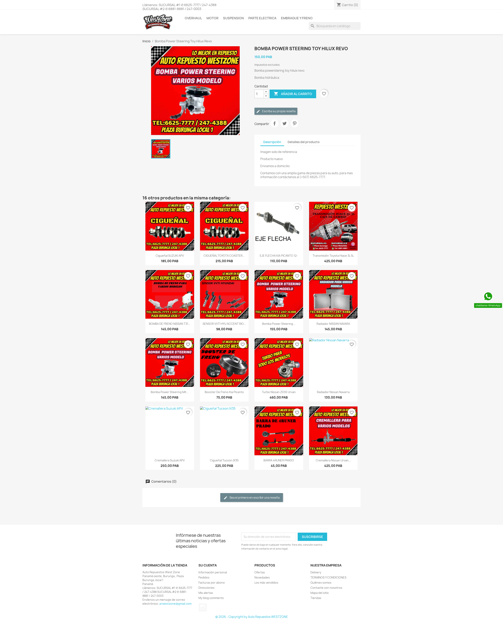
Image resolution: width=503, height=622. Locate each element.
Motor (212, 18)
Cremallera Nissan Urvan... (333, 460)
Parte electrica (262, 18)
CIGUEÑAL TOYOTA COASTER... (224, 255)
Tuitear (284, 123)
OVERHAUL (193, 18)
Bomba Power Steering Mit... (170, 392)
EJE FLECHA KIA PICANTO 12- (279, 255)
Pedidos (203, 577)
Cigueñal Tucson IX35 (224, 460)
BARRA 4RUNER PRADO (278, 460)
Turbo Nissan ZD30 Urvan (279, 392)
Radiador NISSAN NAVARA (333, 324)
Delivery (315, 572)
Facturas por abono (211, 582)
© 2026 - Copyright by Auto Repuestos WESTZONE (251, 617)
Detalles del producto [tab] (304, 142)
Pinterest (294, 123)
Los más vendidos (266, 582)
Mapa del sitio (319, 593)
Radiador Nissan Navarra (333, 392)
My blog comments (211, 598)
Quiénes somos (320, 582)
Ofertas (259, 572)
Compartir (274, 123)
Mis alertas (205, 593)
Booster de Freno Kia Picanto (224, 392)
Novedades (262, 577)
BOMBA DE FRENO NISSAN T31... (169, 324)
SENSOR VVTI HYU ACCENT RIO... (224, 324)
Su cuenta (207, 565)
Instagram (203, 607)
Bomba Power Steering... (278, 324)
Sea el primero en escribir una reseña (254, 497)
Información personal (212, 572)
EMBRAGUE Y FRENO (297, 18)
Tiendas (315, 598)
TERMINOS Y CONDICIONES (328, 577)
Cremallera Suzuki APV (170, 460)
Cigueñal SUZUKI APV (170, 255)
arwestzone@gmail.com (175, 603)
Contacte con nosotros (326, 588)
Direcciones (206, 588)
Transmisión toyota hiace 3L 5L (333, 255)
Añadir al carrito (293, 93)
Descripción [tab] (272, 142)
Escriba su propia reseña (279, 111)
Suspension (233, 18)
